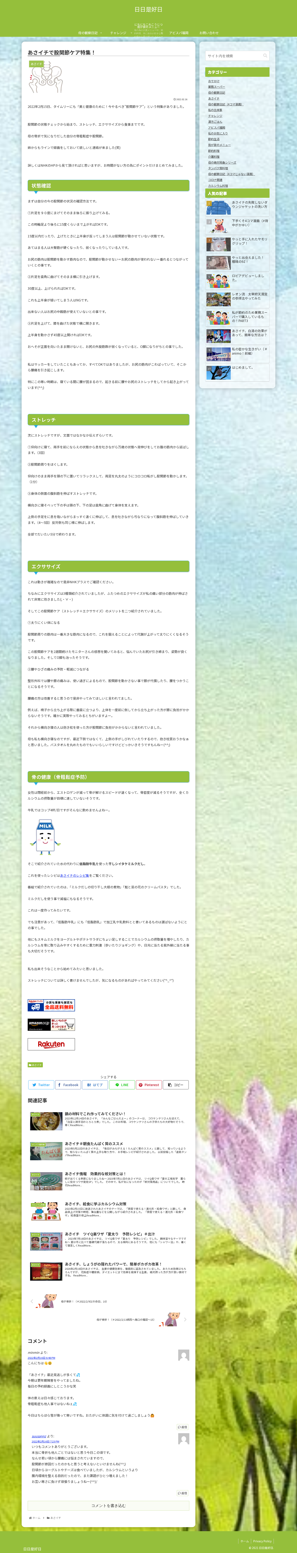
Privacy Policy (262, 1541)
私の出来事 (215, 110)
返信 (184, 1427)
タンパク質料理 (218, 168)
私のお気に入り (218, 133)
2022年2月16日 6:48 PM (41, 1358)
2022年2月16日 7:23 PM (45, 1441)
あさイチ (36, 1065)
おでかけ (213, 81)
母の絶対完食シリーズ (222, 162)
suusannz (39, 1436)
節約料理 (213, 150)
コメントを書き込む (108, 1506)
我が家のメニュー (219, 145)
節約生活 (213, 139)
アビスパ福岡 (216, 127)
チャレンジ (215, 116)
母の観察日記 (216, 92)
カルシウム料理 (218, 185)
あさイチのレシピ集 (74, 875)
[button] (265, 55)
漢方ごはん (215, 121)
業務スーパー (216, 86)
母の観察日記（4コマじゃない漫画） (231, 174)
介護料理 (213, 156)
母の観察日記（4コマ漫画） (226, 104)
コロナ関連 (215, 180)
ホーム (244, 1541)
